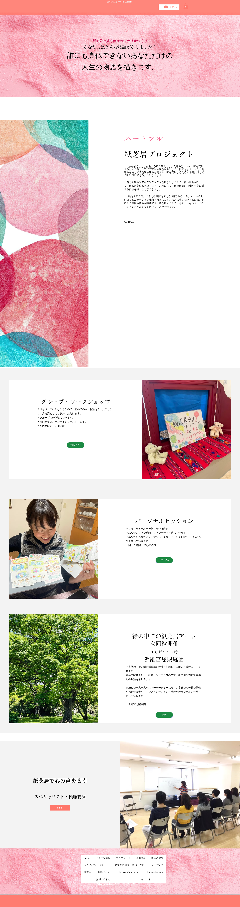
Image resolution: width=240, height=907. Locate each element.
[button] (185, 6)
